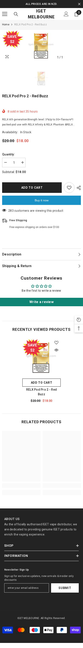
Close (79, 4)
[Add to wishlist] (69, 187)
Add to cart (32, 187)
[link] (21, 485)
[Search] (16, 14)
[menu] (4, 13)
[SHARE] (77, 188)
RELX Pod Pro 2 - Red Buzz (41, 392)
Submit (65, 588)
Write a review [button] (41, 302)
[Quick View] (56, 350)
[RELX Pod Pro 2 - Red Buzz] (41, 357)
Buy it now (42, 200)
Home (5, 24)
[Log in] (66, 14)
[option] (41, 4)
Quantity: (8, 154)
